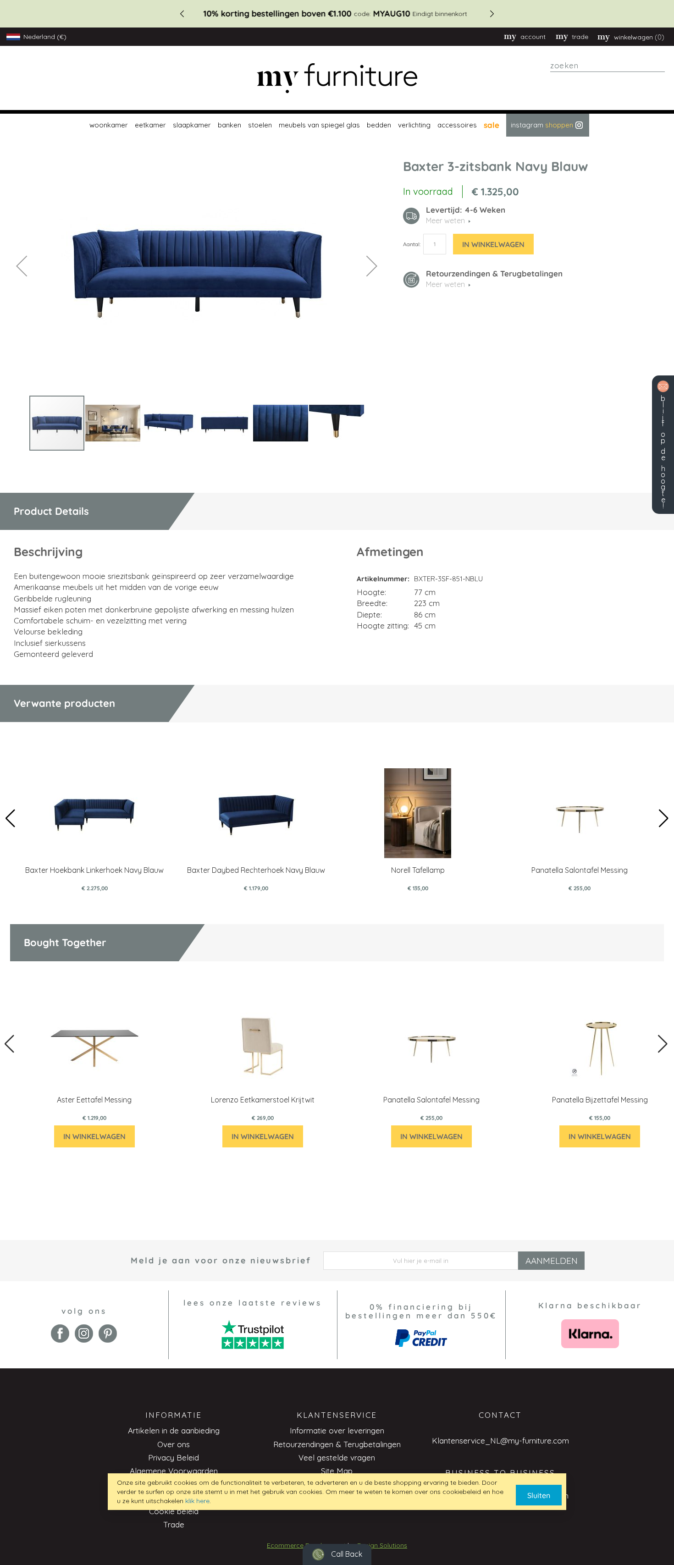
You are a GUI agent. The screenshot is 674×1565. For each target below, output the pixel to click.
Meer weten (445, 284)
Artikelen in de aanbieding (174, 1430)
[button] (21, 266)
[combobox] (607, 66)
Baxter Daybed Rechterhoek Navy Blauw (256, 870)
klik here (197, 1501)
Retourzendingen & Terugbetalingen (337, 1444)
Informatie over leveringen (337, 1430)
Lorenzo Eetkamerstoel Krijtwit (263, 1099)
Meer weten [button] (445, 220)
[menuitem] (107, 125)
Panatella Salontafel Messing (579, 870)
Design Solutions (382, 1545)
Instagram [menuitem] (542, 125)
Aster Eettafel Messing (94, 1099)
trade (580, 37)
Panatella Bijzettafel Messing (600, 1099)
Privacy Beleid (173, 1457)
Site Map (337, 1471)
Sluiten (538, 1495)
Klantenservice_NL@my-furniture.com (500, 1440)
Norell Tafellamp (418, 870)
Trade (173, 1524)
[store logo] (337, 78)
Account (533, 37)
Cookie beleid (174, 1511)
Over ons (173, 1444)
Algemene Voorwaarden (174, 1471)
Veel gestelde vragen (336, 1457)
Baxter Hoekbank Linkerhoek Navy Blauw (94, 870)
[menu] (337, 125)
